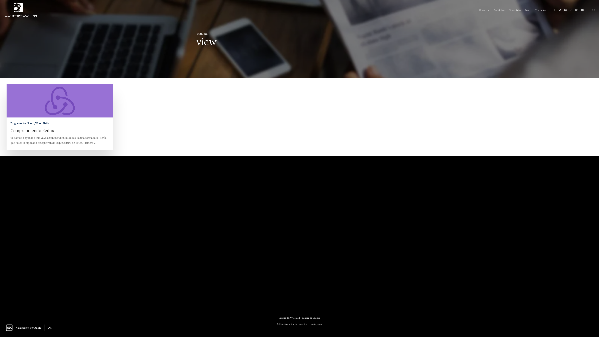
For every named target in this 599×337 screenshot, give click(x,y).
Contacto (540, 10)
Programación (18, 123)
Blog (527, 10)
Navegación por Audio (28, 327)
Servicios (499, 10)
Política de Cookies (311, 318)
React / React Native (38, 123)
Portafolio (515, 10)
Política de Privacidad (289, 318)
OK (49, 327)
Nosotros (484, 10)
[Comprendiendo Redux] (60, 117)
